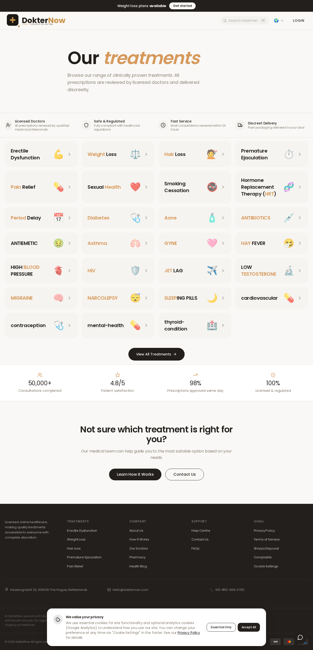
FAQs (195, 548)
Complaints (263, 557)
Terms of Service (267, 539)
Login (298, 20)
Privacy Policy (264, 530)
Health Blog (138, 566)
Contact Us (184, 474)
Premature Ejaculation (84, 557)
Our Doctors (138, 548)
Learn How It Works (135, 474)
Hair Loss (74, 548)
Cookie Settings (266, 566)
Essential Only (221, 627)
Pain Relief (75, 566)
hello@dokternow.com (130, 589)
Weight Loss (76, 539)
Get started (182, 6)
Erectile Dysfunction (82, 530)
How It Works (139, 539)
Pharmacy (137, 557)
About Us (136, 530)
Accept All (249, 627)
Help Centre (200, 530)
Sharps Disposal (266, 548)
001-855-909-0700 (229, 589)
